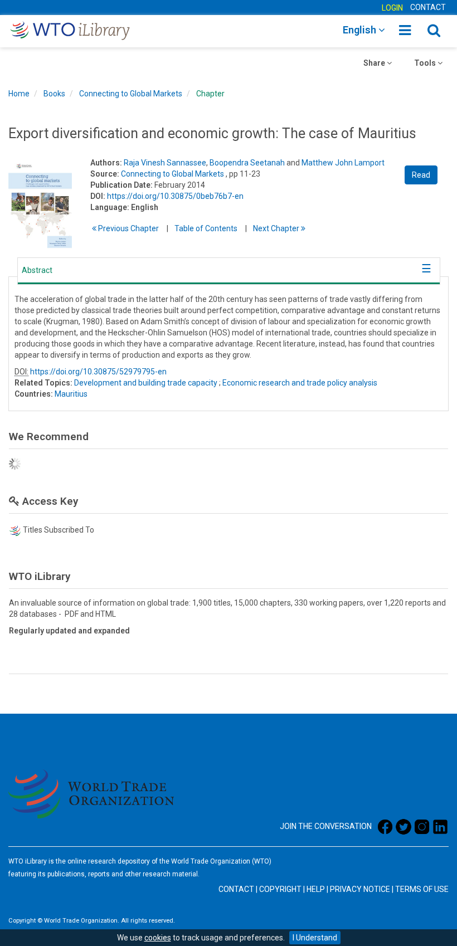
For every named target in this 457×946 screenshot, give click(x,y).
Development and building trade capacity (145, 382)
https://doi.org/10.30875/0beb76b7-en (175, 196)
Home (19, 93)
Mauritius (71, 393)
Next (277, 228)
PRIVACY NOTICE (360, 889)
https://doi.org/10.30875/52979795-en (98, 371)
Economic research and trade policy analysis (299, 382)
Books (54, 93)
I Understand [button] (315, 937)
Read (421, 174)
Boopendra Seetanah (247, 162)
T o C (205, 228)
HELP (316, 889)
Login (392, 7)
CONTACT (428, 7)
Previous (127, 228)
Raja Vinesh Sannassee (165, 162)
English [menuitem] (360, 30)
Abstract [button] (37, 270)
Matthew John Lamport (343, 162)
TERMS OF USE (422, 889)
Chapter (210, 93)
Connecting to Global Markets (130, 93)
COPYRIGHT (280, 889)
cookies (157, 937)
